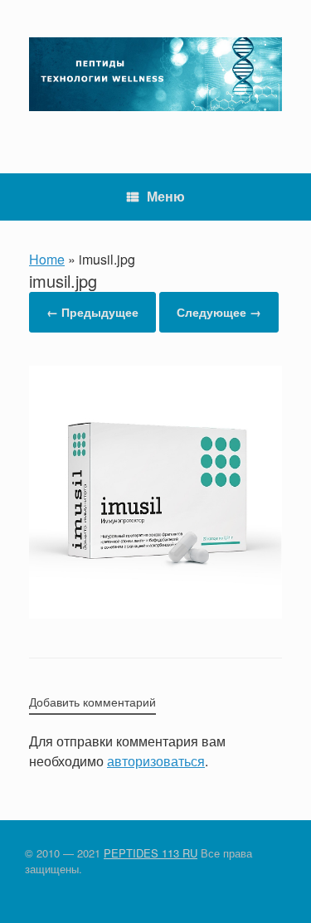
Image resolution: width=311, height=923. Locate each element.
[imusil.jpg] (155, 613)
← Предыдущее (92, 312)
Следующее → (219, 312)
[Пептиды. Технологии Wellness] (155, 74)
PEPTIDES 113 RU (150, 853)
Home (47, 259)
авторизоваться (156, 760)
